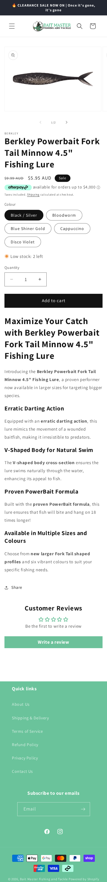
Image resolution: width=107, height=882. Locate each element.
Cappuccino (72, 228)
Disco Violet (23, 242)
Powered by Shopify (84, 879)
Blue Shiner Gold (28, 228)
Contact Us (22, 771)
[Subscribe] (83, 809)
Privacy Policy (25, 758)
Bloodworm (64, 215)
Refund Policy (25, 744)
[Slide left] (40, 122)
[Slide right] (66, 122)
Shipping (33, 194)
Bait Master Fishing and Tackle (44, 879)
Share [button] (16, 587)
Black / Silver (24, 215)
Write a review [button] (53, 642)
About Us (21, 704)
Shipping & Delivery (30, 718)
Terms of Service (27, 731)
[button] (11, 26)
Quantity (11, 267)
